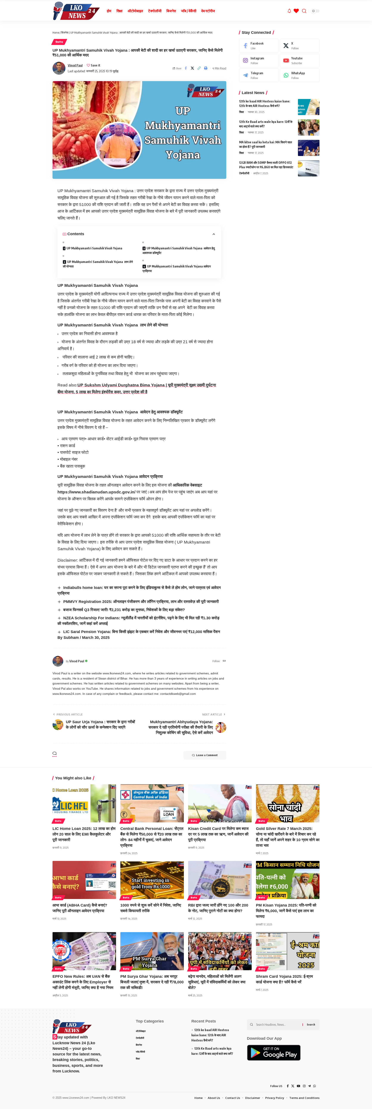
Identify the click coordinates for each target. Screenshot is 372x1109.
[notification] (289, 11)
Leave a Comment (207, 755)
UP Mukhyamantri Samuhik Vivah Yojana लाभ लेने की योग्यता (98, 264)
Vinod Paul (75, 65)
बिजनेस (64, 32)
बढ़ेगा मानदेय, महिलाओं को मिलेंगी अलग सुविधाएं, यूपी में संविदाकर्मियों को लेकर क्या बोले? (216, 982)
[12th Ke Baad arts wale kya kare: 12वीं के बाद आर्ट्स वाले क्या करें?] (308, 127)
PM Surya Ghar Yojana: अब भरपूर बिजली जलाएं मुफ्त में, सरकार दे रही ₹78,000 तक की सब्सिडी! (152, 982)
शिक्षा (241, 112)
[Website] (224, 661)
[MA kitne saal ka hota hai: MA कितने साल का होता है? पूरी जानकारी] (308, 148)
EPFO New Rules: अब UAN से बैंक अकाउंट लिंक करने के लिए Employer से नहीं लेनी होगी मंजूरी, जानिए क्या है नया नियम (83, 982)
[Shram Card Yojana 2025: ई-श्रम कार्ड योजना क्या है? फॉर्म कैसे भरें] (287, 951)
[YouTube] (298, 1086)
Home (56, 32)
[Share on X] (192, 68)
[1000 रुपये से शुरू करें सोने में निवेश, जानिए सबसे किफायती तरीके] (152, 880)
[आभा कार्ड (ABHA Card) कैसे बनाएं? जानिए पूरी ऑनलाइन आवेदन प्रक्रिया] (84, 880)
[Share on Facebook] (186, 68)
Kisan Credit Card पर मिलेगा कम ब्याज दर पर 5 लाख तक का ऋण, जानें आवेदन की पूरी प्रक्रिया (218, 834)
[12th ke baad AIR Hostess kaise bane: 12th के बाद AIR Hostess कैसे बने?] (308, 107)
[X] (299, 46)
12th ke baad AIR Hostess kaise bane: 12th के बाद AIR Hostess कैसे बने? (210, 1035)
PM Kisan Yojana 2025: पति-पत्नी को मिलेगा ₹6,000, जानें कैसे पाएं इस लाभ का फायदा (286, 911)
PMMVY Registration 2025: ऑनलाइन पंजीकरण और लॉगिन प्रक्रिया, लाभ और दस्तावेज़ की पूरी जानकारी (141, 601)
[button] (199, 68)
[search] (304, 11)
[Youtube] (299, 60)
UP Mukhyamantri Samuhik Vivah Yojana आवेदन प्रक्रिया (177, 268)
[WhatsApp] (299, 75)
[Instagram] (259, 60)
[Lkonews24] (76, 11)
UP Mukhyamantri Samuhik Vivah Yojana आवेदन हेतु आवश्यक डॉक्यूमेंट (179, 250)
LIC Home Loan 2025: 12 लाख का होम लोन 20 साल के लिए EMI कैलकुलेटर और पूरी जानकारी (84, 834)
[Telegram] (259, 75)
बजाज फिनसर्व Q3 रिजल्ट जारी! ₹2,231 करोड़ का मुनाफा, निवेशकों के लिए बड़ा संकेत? (124, 610)
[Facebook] (259, 46)
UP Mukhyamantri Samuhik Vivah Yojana (94, 248)
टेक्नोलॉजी (244, 173)
